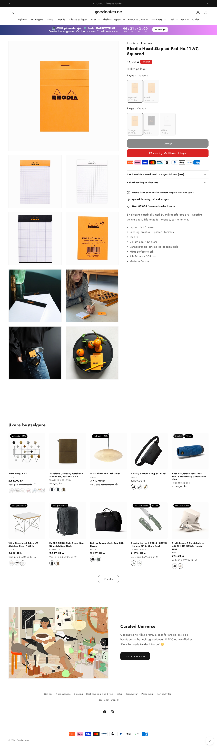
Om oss (48, 694)
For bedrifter (164, 694)
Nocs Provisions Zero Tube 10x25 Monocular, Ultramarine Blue (189, 476)
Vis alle (108, 579)
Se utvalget (160, 29)
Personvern (147, 694)
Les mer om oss (135, 656)
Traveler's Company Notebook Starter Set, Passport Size (66, 475)
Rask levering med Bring (99, 694)
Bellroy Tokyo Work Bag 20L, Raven (107, 545)
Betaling (78, 694)
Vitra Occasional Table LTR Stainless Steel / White (23, 545)
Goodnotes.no (23, 740)
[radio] (135, 91)
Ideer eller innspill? (108, 699)
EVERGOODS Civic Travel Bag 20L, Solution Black (66, 545)
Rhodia (131, 43)
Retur (119, 694)
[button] (12, 12)
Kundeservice (63, 694)
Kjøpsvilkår (132, 694)
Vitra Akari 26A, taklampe (105, 473)
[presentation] (43, 491)
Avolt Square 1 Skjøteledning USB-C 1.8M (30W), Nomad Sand (188, 546)
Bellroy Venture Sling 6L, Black (148, 473)
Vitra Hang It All (17, 473)
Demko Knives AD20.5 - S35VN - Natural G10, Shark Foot (149, 545)
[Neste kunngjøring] (207, 3)
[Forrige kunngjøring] (9, 3)
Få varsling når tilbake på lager (167, 153)
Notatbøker (146, 43)
